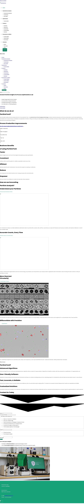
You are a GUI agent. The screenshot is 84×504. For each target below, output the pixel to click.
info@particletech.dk (8, 495)
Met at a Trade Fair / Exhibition (10, 419)
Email (1, 429)
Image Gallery (6, 79)
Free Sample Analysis (8, 434)
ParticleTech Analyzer (8, 60)
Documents (6, 82)
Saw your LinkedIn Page (8, 420)
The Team (6, 86)
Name (1, 413)
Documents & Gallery (6, 77)
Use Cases (6, 63)
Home (3, 57)
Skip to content (3, 0)
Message (2, 437)
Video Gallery (6, 80)
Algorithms (6, 71)
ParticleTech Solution (6, 58)
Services (5, 76)
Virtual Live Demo (7, 432)
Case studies (6, 66)
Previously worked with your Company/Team (13, 423)
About (5, 85)
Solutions (5, 69)
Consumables (6, 74)
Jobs (5, 88)
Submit (1, 439)
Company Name (3, 414)
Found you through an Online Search (11, 425)
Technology (6, 62)
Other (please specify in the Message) (11, 426)
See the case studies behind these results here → (12, 126)
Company (4, 83)
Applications (4, 65)
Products (3, 68)
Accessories (6, 72)
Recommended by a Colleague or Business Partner (14, 422)
